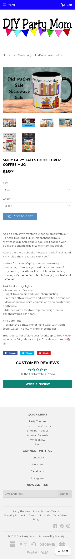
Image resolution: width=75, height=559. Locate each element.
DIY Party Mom (26, 536)
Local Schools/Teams (37, 426)
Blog (38, 444)
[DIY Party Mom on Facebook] (55, 526)
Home (7, 54)
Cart (69, 4)
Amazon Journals (37, 435)
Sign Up (65, 493)
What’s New (37, 439)
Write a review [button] (37, 384)
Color (6, 199)
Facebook (37, 471)
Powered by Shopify (51, 536)
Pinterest (37, 464)
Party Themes (37, 421)
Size (5, 183)
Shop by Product (37, 430)
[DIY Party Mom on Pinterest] (62, 526)
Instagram (37, 478)
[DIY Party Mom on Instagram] (68, 526)
